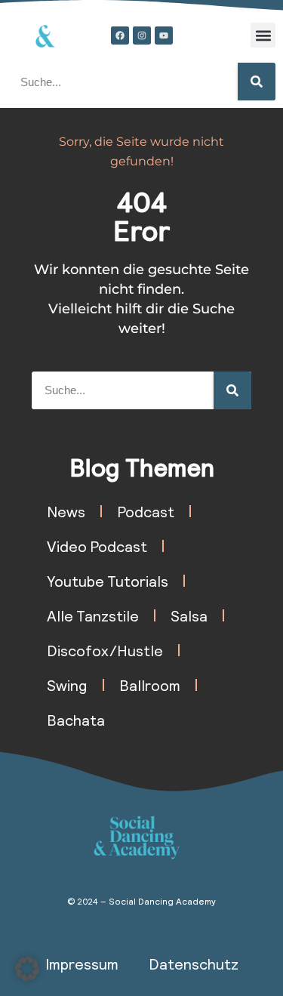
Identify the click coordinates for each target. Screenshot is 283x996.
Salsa (189, 615)
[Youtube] (164, 35)
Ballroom (149, 685)
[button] (263, 35)
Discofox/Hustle (105, 650)
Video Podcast (97, 546)
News (66, 511)
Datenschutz (193, 963)
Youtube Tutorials (107, 581)
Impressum (81, 963)
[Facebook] (120, 35)
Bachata (76, 720)
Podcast (145, 511)
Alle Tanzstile (93, 615)
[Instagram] (142, 35)
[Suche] (256, 81)
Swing (67, 685)
